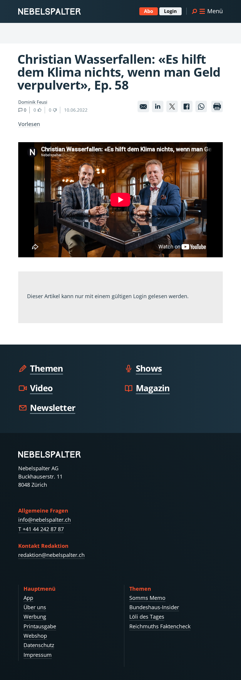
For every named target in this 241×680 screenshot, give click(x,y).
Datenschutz (39, 645)
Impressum (38, 654)
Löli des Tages (146, 616)
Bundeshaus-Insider (154, 607)
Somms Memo (147, 597)
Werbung (35, 616)
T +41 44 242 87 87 (41, 529)
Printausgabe (40, 626)
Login (170, 11)
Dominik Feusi (32, 102)
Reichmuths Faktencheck (159, 626)
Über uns (35, 607)
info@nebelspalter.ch (44, 519)
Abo (148, 11)
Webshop (35, 635)
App (28, 597)
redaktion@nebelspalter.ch (51, 554)
